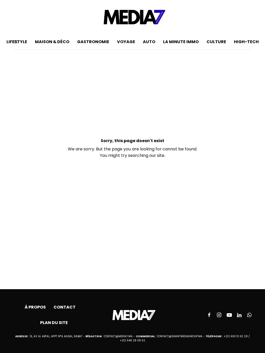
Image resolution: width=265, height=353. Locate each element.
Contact (65, 307)
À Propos (35, 307)
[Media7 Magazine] (132, 17)
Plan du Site (54, 323)
